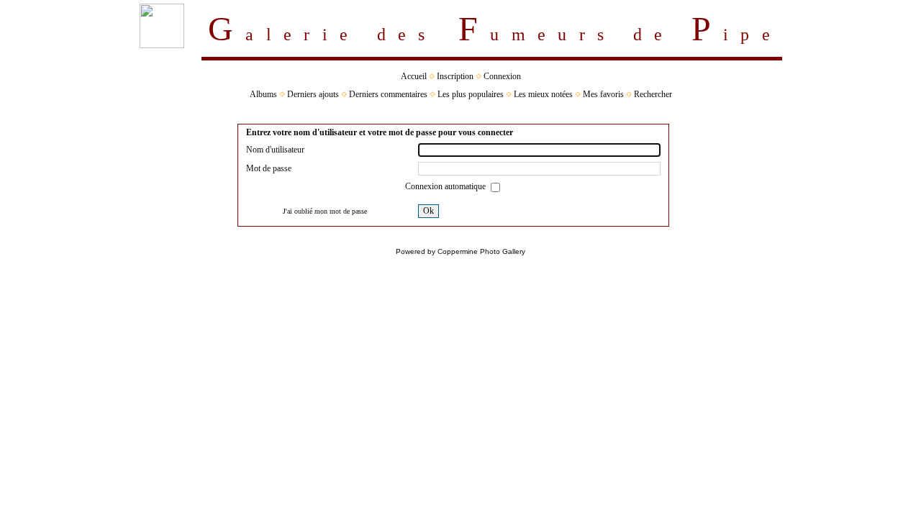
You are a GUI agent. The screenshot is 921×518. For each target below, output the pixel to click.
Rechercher (653, 94)
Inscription (455, 76)
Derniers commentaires (388, 94)
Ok (428, 211)
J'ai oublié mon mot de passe (325, 211)
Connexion (502, 76)
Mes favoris (603, 94)
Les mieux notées (543, 94)
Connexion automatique (446, 186)
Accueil (414, 76)
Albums (263, 94)
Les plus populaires (470, 94)
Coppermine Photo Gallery (481, 251)
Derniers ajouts (313, 94)
